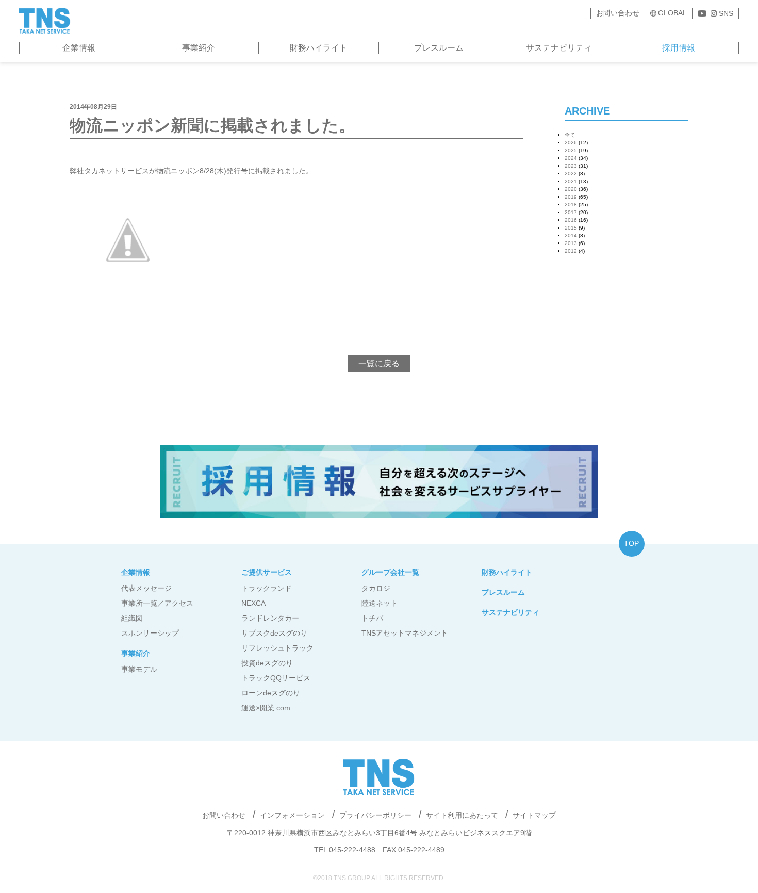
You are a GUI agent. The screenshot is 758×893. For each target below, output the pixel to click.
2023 (571, 166)
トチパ (372, 618)
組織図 (132, 618)
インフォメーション (292, 815)
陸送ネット (379, 603)
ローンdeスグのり (270, 693)
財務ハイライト (319, 47)
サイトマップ (534, 815)
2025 (571, 150)
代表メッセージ (146, 588)
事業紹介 (198, 47)
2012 (571, 251)
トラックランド (266, 588)
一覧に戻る (379, 363)
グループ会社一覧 (390, 572)
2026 (571, 142)
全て (570, 135)
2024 (571, 158)
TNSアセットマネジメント (404, 633)
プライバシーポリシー (375, 815)
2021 (571, 181)
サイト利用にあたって (462, 815)
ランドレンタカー (270, 618)
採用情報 (678, 47)
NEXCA (253, 603)
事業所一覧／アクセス (157, 603)
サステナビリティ (559, 47)
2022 (571, 173)
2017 (571, 212)
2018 (571, 204)
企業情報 (78, 47)
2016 (571, 220)
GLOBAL (672, 13)
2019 (571, 197)
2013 (571, 243)
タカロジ (375, 588)
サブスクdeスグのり (274, 633)
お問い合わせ (617, 13)
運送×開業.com (265, 708)
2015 (571, 228)
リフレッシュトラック (277, 648)
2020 (571, 189)
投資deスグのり (267, 663)
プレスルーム (439, 47)
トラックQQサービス (275, 678)
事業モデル (139, 669)
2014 (571, 235)
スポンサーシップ (150, 633)
